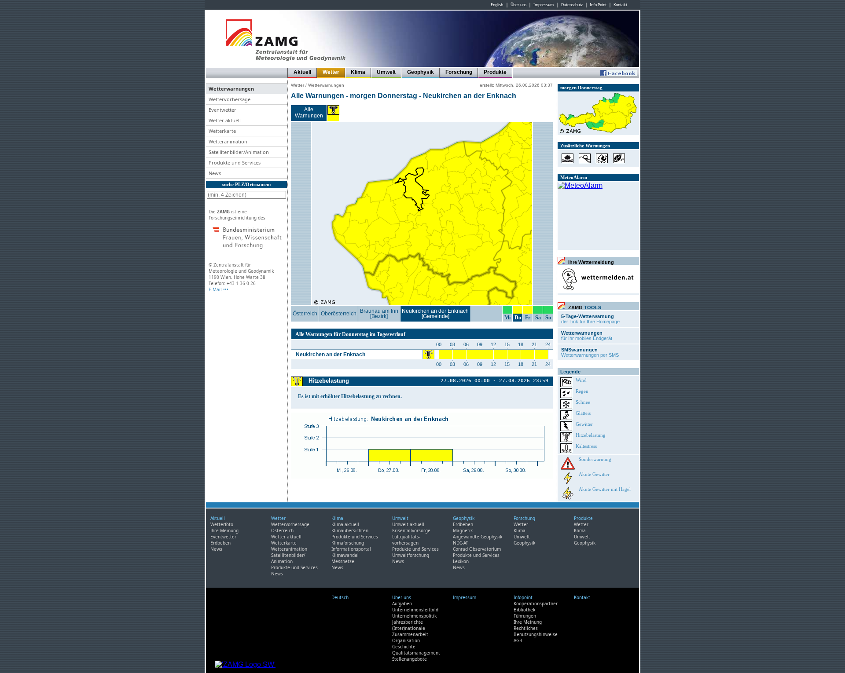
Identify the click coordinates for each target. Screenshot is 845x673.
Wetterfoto (221, 524)
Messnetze (342, 561)
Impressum (543, 4)
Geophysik (420, 72)
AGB (518, 640)
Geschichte (403, 647)
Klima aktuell (345, 524)
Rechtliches (526, 628)
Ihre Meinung (224, 530)
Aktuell (302, 72)
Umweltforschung (410, 555)
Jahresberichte (407, 622)
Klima (358, 72)
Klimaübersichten (349, 530)
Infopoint (523, 597)
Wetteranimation (289, 549)
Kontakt (620, 4)
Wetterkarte (284, 543)
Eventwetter (223, 537)
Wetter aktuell (286, 537)
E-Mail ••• (218, 289)
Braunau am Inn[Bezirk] (379, 313)
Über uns (518, 4)
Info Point (598, 4)
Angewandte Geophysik (477, 537)
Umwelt (386, 72)
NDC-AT (460, 543)
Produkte (495, 72)
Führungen (525, 616)
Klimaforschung (347, 543)
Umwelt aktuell (408, 524)
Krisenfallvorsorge (411, 530)
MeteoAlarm (573, 177)
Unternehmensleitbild (415, 610)
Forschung (458, 72)
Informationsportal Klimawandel (351, 552)
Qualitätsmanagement (416, 653)
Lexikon (461, 561)
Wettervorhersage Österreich (290, 527)
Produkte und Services (294, 567)
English (497, 4)
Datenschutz (572, 4)
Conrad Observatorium (477, 549)
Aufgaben (402, 603)
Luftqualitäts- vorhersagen (406, 540)
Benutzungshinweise (536, 634)
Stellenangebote (409, 659)
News (216, 549)
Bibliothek (524, 610)
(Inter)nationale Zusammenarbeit (410, 631)
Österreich (305, 314)
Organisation (406, 640)
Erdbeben (220, 543)
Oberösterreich (338, 314)
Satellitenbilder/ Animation (288, 558)
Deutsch (340, 597)
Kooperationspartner (536, 603)
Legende (570, 371)
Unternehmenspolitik (414, 616)
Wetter (331, 72)
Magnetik (463, 530)
